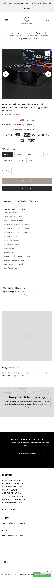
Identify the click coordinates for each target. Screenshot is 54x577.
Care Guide (20, 201)
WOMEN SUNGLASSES (12, 483)
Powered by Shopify (28, 574)
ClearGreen (32, 160)
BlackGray (7, 154)
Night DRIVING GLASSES (13, 499)
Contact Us (43, 575)
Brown (30, 154)
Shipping (6, 124)
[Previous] (6, 74)
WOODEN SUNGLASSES (13, 486)
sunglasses (22, 33)
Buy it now (27, 188)
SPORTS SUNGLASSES (12, 496)
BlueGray (20, 160)
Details (7, 201)
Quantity (5, 171)
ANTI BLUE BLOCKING (12, 493)
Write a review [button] (27, 295)
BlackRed (19, 154)
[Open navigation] (6, 20)
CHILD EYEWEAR (9, 490)
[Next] (48, 74)
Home (11, 33)
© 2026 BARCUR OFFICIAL (11, 574)
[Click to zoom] (47, 53)
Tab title (34, 201)
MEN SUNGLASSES (11, 480)
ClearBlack (8, 160)
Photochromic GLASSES (13, 502)
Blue (46, 154)
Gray (38, 154)
